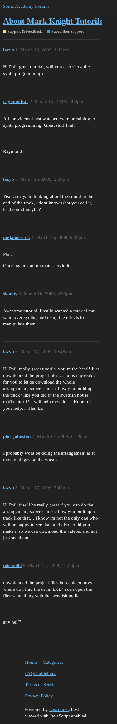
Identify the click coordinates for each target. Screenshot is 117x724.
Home (31, 662)
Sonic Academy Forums (26, 6)
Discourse (59, 709)
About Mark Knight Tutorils (52, 21)
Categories (53, 662)
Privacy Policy (39, 695)
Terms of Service (41, 684)
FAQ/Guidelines (40, 673)
